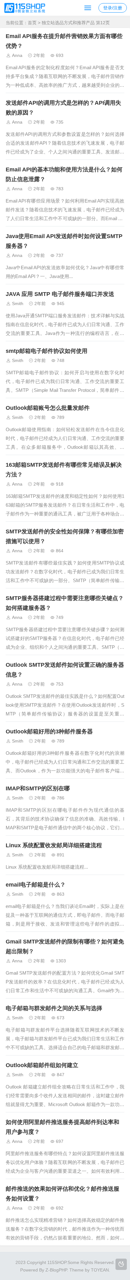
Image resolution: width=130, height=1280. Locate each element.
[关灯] (121, 1264)
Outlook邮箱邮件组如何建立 (42, 1065)
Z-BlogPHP (56, 1269)
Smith (17, 303)
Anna (17, 55)
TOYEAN (100, 1269)
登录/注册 (112, 7)
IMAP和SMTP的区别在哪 (38, 788)
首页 (32, 22)
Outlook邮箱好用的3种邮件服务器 (49, 731)
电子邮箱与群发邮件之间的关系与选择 (54, 1008)
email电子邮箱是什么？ (36, 885)
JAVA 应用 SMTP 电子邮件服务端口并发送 (60, 294)
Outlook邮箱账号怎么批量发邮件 (48, 408)
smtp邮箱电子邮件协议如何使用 (46, 351)
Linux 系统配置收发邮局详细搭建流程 (54, 845)
